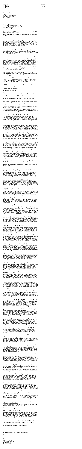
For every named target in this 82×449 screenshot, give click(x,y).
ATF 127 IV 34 (23, 266)
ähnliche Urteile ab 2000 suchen (46, 8)
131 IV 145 (7, 367)
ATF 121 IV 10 (14, 261)
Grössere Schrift (36, 0)
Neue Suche (43, 6)
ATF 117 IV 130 (34, 200)
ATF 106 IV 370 (13, 173)
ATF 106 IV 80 (21, 225)
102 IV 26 (23, 299)
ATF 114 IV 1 (29, 145)
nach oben (45, 447)
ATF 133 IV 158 (30, 366)
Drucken (11, 0)
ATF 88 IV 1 (19, 310)
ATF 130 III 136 (18, 114)
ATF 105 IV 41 (12, 184)
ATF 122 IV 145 (22, 388)
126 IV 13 (34, 266)
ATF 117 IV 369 (22, 136)
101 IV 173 (30, 299)
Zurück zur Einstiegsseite (5, 0)
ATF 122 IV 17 (5, 272)
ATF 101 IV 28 (18, 213)
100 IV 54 (20, 184)
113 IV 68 (12, 201)
